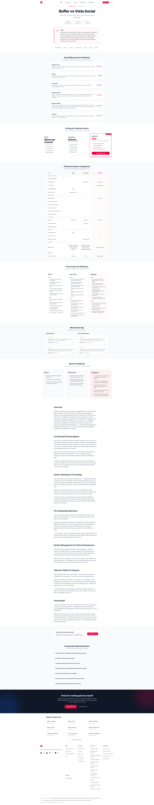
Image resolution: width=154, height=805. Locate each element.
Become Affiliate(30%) (69, 753)
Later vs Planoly (106, 756)
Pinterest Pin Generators (66, 800)
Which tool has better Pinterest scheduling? (66, 673)
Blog (66, 756)
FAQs (96, 47)
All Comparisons (106, 758)
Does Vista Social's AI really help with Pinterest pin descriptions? (71, 653)
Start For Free (105, 2)
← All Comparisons (72, 6)
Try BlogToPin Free (100, 153)
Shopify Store (80, 753)
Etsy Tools (92, 780)
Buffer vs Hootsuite (107, 751)
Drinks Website (81, 761)
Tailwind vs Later (106, 748)
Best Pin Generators (84, 798)
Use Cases (80, 745)
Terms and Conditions (69, 748)
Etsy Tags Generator (94, 782)
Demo (61, 2)
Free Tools (92, 745)
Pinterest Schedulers (57, 800)
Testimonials (68, 2)
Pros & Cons (78, 47)
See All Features (82, 706)
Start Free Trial (71, 706)
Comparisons (106, 745)
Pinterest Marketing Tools (49, 800)
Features (71, 47)
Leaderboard (91, 2)
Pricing (75, 2)
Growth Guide (82, 2)
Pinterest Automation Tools (86, 800)
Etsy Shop (80, 751)
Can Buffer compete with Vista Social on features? (67, 663)
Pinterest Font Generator (95, 777)
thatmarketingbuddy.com (75, 800)
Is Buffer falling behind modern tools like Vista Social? (68, 683)
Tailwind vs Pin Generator (108, 753)
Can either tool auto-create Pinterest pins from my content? (69, 678)
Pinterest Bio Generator (95, 759)
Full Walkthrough (68, 778)
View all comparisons (76, 739)
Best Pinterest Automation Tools (95, 798)
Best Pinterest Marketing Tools (65, 798)
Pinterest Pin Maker (94, 748)
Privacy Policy (68, 751)
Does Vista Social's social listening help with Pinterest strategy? (70, 668)
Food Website (80, 758)
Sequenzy (61, 802)
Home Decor (80, 756)
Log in (112, 2)
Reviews (85, 47)
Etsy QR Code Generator (95, 789)
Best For (91, 47)
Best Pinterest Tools (56, 798)
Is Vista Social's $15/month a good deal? (65, 658)
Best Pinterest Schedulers (75, 798)
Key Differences (58, 47)
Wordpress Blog (81, 748)
